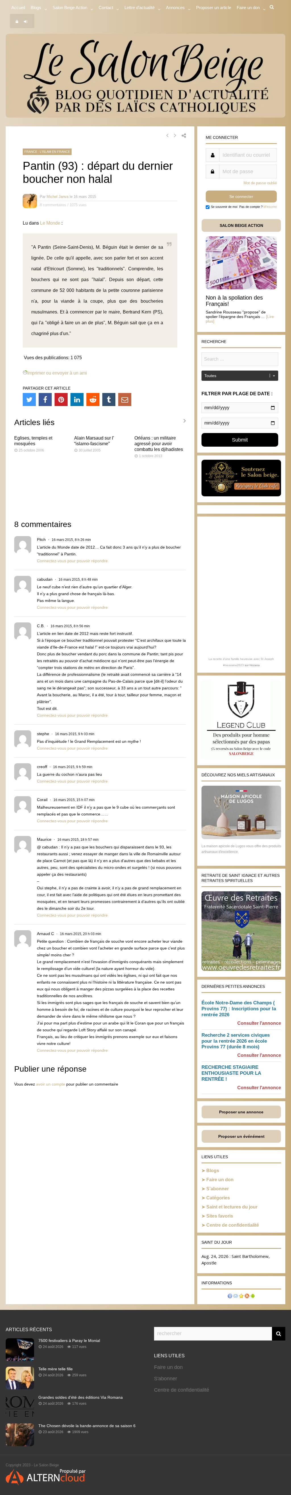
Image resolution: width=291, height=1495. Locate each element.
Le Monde (50, 223)
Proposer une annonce (241, 1112)
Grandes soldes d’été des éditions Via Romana (80, 1397)
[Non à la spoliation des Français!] (241, 287)
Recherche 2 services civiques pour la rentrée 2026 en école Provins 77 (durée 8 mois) (235, 1041)
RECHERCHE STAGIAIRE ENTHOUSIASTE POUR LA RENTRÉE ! (231, 1073)
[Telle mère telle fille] (20, 1388)
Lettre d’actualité (139, 7)
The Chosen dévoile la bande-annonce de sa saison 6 (87, 1425)
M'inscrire (270, 206)
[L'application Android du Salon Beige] (252, 1296)
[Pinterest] (61, 399)
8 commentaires (53, 205)
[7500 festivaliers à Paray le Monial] (20, 1359)
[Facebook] (45, 399)
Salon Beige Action (70, 7)
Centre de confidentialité (232, 1225)
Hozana (255, 665)
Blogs (36, 7)
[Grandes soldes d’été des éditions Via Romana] (20, 1416)
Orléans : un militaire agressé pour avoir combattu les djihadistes (158, 444)
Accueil (18, 7)
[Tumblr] (108, 399)
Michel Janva (57, 197)
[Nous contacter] (235, 1296)
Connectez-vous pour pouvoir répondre (72, 561)
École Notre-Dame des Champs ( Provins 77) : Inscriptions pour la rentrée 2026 (238, 1008)
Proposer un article (213, 7)
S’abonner (217, 1188)
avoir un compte (50, 1084)
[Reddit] (92, 399)
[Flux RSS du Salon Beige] (247, 1296)
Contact (106, 7)
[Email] (124, 399)
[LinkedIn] (77, 399)
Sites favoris (219, 1216)
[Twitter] (29, 399)
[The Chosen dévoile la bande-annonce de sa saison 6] (20, 1444)
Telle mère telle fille (55, 1369)
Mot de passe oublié (260, 183)
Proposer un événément (241, 1136)
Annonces (175, 7)
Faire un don (220, 1179)
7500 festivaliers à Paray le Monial (69, 1340)
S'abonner (165, 1378)
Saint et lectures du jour (231, 1207)
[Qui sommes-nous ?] (230, 1296)
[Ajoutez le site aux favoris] (241, 1296)
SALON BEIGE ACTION (241, 225)
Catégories (218, 1197)
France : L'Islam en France (47, 151)
